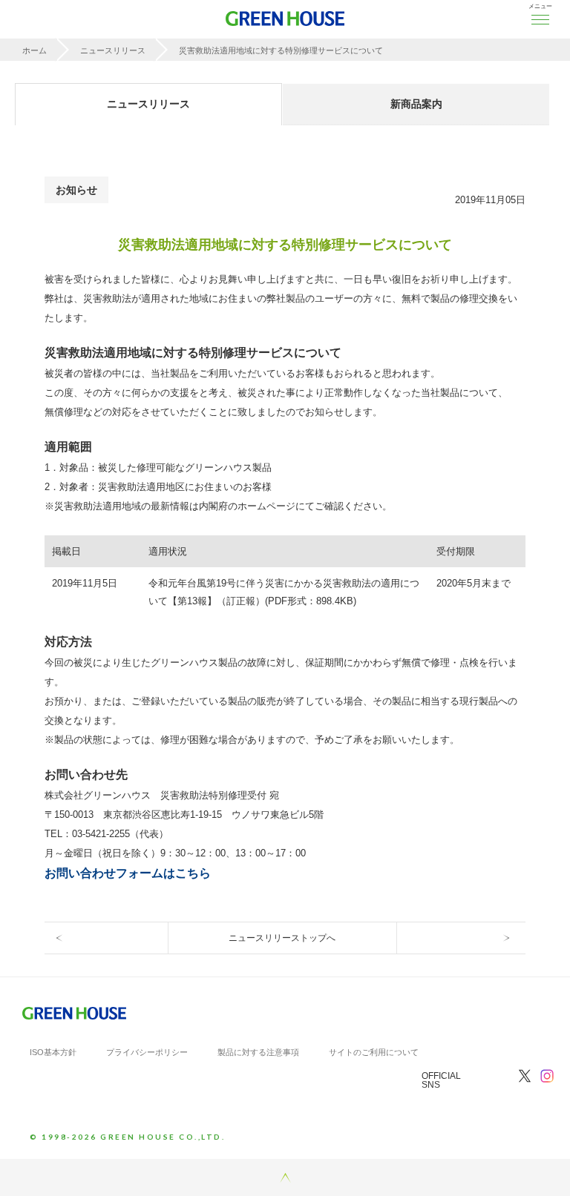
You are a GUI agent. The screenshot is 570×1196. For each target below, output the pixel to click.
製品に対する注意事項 (258, 1052)
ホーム (34, 50)
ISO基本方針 (53, 1052)
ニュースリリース (112, 50)
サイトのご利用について (374, 1052)
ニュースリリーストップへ (282, 938)
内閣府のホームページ (247, 506)
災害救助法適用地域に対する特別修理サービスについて (281, 50)
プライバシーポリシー (147, 1052)
